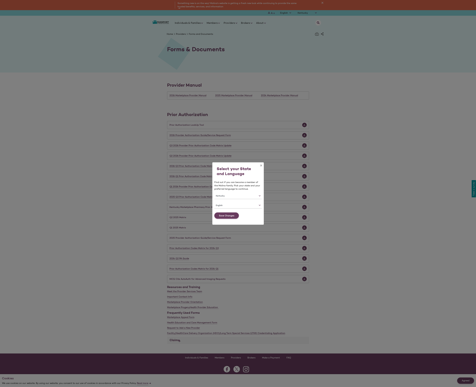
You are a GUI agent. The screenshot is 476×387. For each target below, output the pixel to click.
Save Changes (226, 215)
